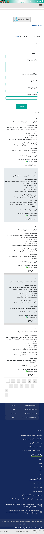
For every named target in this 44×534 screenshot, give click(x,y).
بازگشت (39, 530)
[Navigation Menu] (40, 5)
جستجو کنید (3, 5)
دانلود (30, 36)
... (32, 386)
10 (27, 386)
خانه (43, 530)
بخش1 (17, 36)
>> (6, 395)
